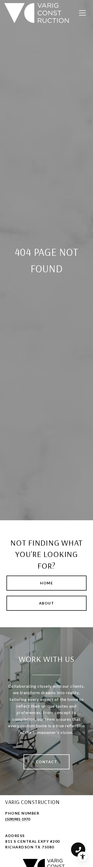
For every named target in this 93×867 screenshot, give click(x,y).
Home (46, 583)
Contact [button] (46, 762)
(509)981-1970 (17, 819)
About (46, 603)
